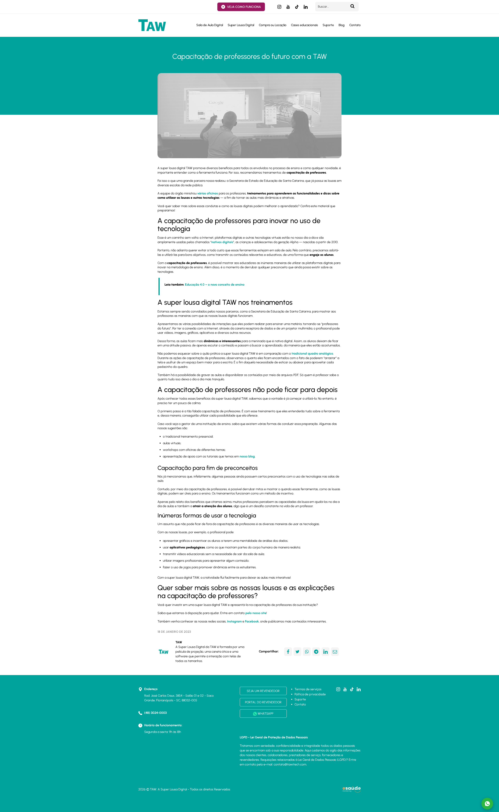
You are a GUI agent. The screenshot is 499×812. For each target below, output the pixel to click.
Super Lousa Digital (241, 25)
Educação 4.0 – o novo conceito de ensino (214, 284)
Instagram (234, 621)
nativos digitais (222, 242)
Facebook (252, 621)
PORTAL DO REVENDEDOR (263, 702)
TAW (178, 642)
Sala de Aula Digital (209, 25)
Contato (355, 25)
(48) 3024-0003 (155, 713)
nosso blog (247, 456)
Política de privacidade (310, 694)
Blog (342, 25)
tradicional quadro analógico (312, 353)
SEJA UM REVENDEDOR (263, 691)
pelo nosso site (255, 613)
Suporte (328, 25)
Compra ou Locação (272, 25)
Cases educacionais (304, 25)
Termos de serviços (308, 689)
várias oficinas (207, 193)
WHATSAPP (265, 713)
